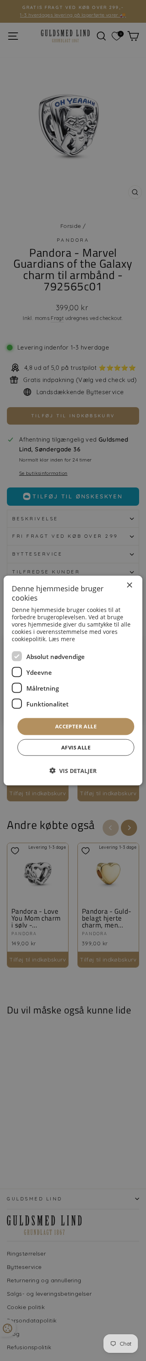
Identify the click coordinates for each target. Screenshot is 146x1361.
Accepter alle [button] (76, 726)
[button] (73, 770)
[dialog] (73, 681)
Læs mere (62, 639)
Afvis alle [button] (75, 747)
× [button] (129, 585)
